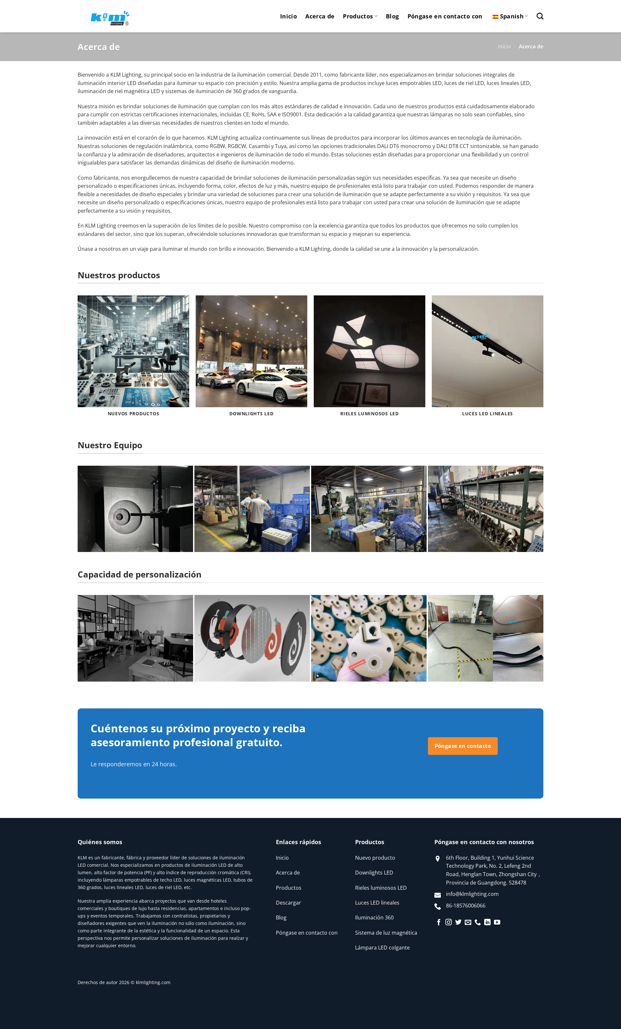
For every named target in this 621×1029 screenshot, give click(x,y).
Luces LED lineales (377, 902)
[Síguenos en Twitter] (458, 922)
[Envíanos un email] (468, 922)
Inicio (288, 16)
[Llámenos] (477, 922)
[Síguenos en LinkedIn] (487, 922)
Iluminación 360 (374, 917)
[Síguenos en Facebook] (439, 922)
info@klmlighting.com (472, 893)
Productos (358, 16)
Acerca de (319, 16)
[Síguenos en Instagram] (448, 922)
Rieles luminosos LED (381, 887)
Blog (392, 16)
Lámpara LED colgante (382, 947)
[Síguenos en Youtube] (497, 922)
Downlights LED (374, 872)
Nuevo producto (375, 857)
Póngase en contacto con (445, 16)
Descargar (288, 902)
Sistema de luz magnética (386, 932)
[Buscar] (540, 16)
